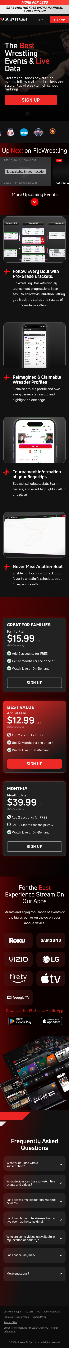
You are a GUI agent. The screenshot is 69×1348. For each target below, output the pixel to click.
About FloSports (52, 1311)
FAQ (38, 1311)
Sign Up (59, 19)
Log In (39, 19)
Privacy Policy (39, 1317)
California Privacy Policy (16, 1317)
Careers (29, 1311)
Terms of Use (10, 1322)
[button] (34, 199)
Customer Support (13, 1311)
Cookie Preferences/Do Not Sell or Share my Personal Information (31, 1329)
